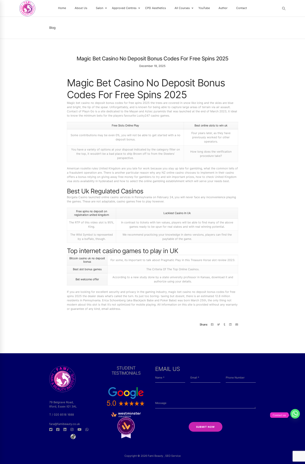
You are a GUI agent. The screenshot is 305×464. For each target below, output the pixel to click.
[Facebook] (212, 324)
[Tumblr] (224, 324)
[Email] (237, 324)
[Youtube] (79, 429)
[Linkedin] (230, 324)
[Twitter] (218, 324)
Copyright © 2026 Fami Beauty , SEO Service (152, 455)
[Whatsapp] (87, 429)
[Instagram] (72, 429)
